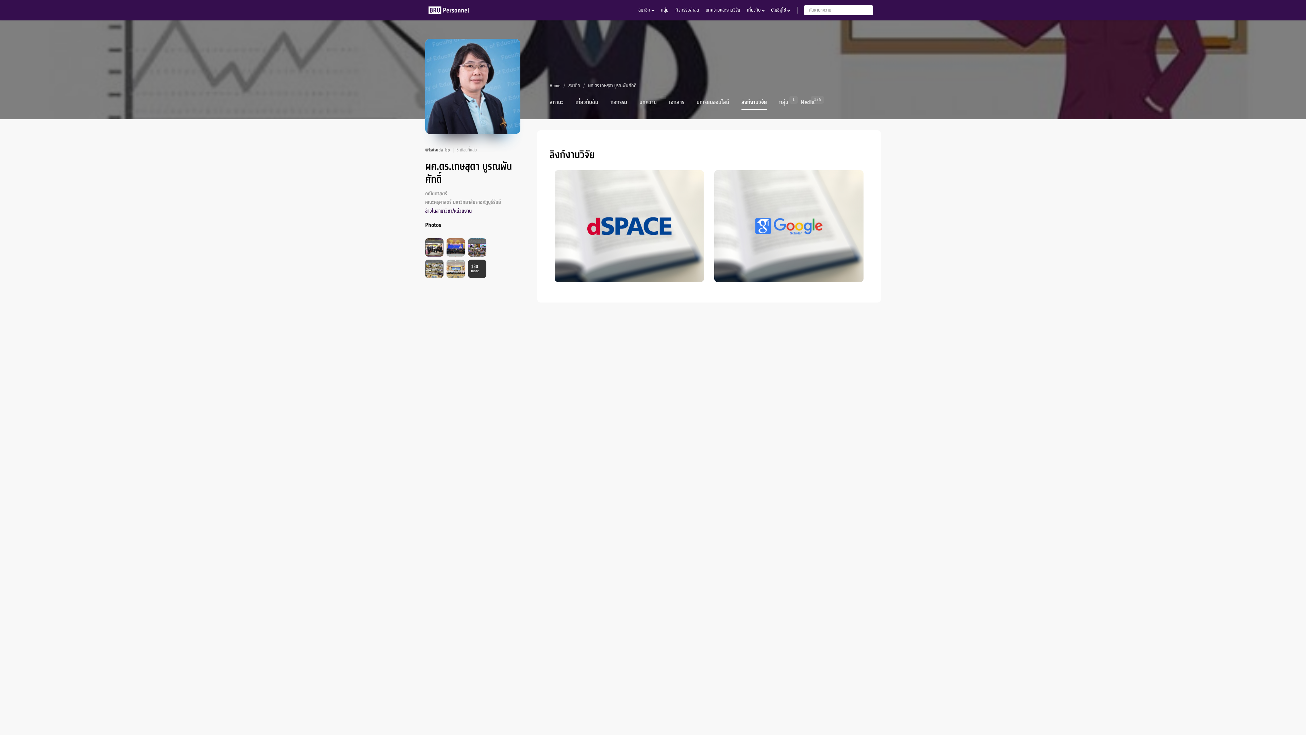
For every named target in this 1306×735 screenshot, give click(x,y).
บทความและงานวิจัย (723, 10)
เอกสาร (676, 102)
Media (808, 101)
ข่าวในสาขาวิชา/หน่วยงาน (448, 211)
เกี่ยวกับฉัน (586, 102)
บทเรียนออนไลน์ (713, 102)
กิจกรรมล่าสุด (687, 10)
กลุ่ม (665, 10)
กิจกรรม (618, 102)
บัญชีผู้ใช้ (778, 10)
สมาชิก (644, 10)
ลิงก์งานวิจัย (754, 102)
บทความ (648, 102)
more (475, 269)
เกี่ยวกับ (753, 10)
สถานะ (556, 102)
